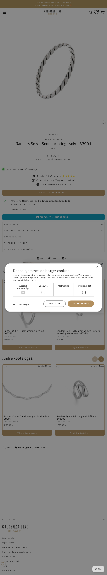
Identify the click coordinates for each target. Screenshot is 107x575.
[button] (21, 304)
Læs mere (31, 280)
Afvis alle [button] (54, 303)
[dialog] (53, 287)
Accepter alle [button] (81, 303)
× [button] (97, 267)
